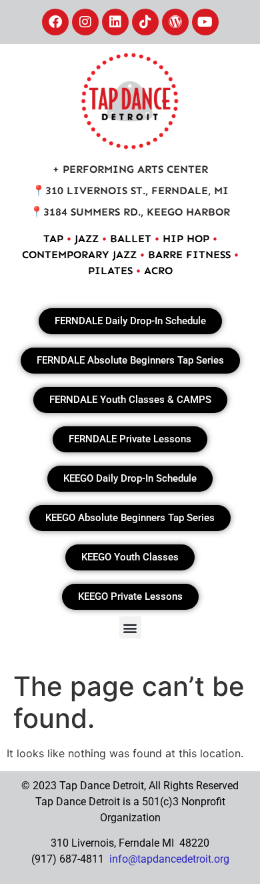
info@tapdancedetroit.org (169, 859)
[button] (130, 627)
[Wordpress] (175, 22)
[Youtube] (205, 22)
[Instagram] (85, 22)
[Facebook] (55, 22)
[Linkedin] (115, 22)
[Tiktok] (145, 22)
